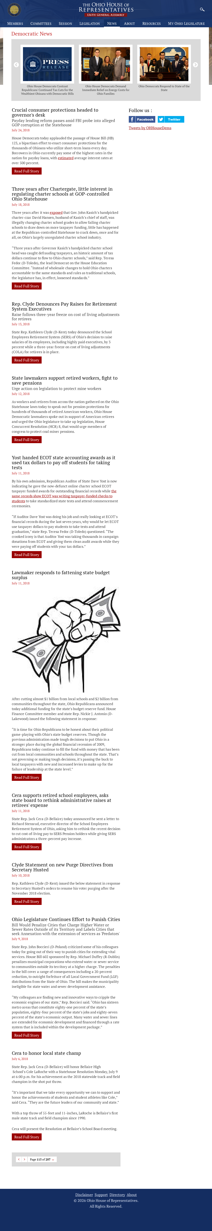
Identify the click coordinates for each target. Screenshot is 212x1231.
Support (101, 1195)
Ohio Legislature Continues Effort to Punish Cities (66, 919)
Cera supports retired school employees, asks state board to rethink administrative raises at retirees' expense (61, 800)
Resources (151, 23)
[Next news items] (195, 64)
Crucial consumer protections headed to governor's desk (55, 112)
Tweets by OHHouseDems (150, 127)
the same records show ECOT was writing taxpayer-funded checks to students (64, 496)
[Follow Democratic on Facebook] (142, 121)
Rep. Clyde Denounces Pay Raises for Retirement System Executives (64, 306)
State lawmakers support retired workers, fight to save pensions (65, 380)
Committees (40, 23)
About (129, 23)
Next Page (24, 1159)
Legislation (90, 23)
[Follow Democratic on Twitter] (171, 121)
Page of (40, 1159)
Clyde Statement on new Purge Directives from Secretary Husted (62, 867)
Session (65, 23)
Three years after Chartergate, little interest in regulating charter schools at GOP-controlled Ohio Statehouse (62, 194)
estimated (65, 158)
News (112, 23)
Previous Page (19, 1159)
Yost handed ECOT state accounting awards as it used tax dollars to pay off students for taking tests (64, 462)
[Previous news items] (15, 64)
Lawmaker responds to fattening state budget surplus (61, 575)
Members (15, 23)
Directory (117, 1195)
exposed (56, 212)
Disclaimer (84, 1195)
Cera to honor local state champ (46, 1053)
